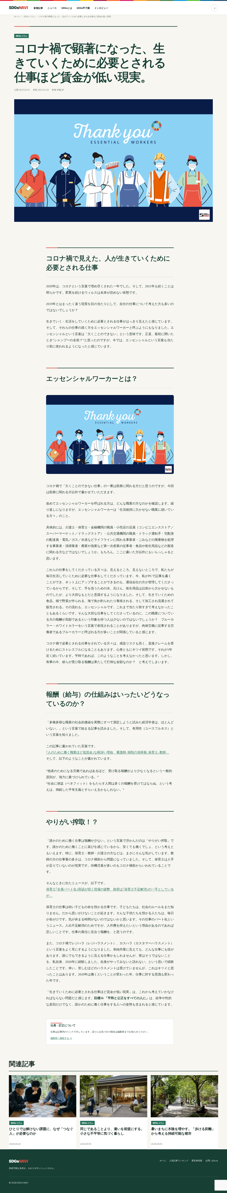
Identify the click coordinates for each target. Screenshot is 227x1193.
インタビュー (101, 8)
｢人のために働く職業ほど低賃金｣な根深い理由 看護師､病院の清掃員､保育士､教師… (107, 752)
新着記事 (38, 8)
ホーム (17, 16)
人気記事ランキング (178, 1160)
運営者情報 (197, 1160)
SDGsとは (66, 8)
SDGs (18, 7)
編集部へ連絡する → (61, 1038)
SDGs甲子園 (83, 8)
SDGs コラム (29, 16)
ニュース (52, 8)
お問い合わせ (211, 1160)
